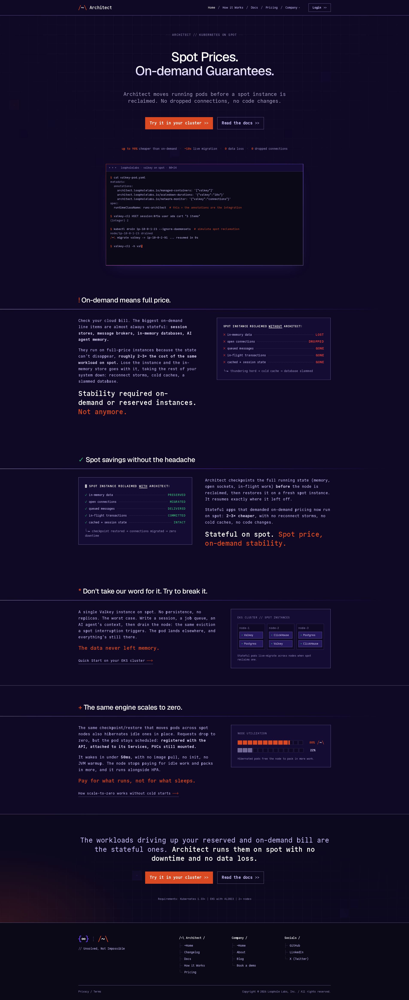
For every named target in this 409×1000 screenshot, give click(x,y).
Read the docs (240, 123)
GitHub (295, 945)
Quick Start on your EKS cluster (115, 660)
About (241, 952)
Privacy (83, 991)
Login (320, 7)
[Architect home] (95, 7)
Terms (97, 991)
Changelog (192, 952)
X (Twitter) (299, 959)
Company (292, 7)
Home (211, 7)
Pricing (272, 7)
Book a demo (246, 965)
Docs (254, 7)
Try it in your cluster (179, 123)
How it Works (233, 7)
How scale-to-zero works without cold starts (128, 793)
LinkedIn (296, 952)
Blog (240, 959)
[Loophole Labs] (83, 939)
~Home (188, 945)
